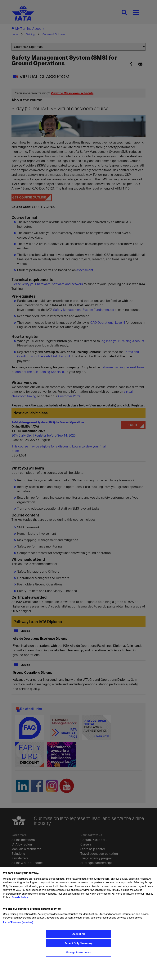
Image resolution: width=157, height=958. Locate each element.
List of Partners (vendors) (18, 922)
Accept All (78, 933)
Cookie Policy (19, 897)
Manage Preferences (78, 952)
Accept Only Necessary (78, 943)
